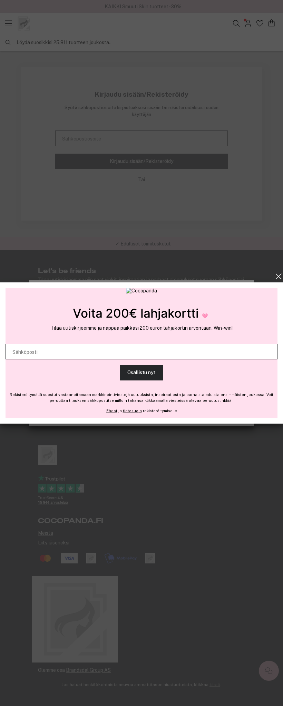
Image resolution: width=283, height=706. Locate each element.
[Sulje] (278, 276)
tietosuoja (132, 411)
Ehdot (111, 411)
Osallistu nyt (141, 372)
